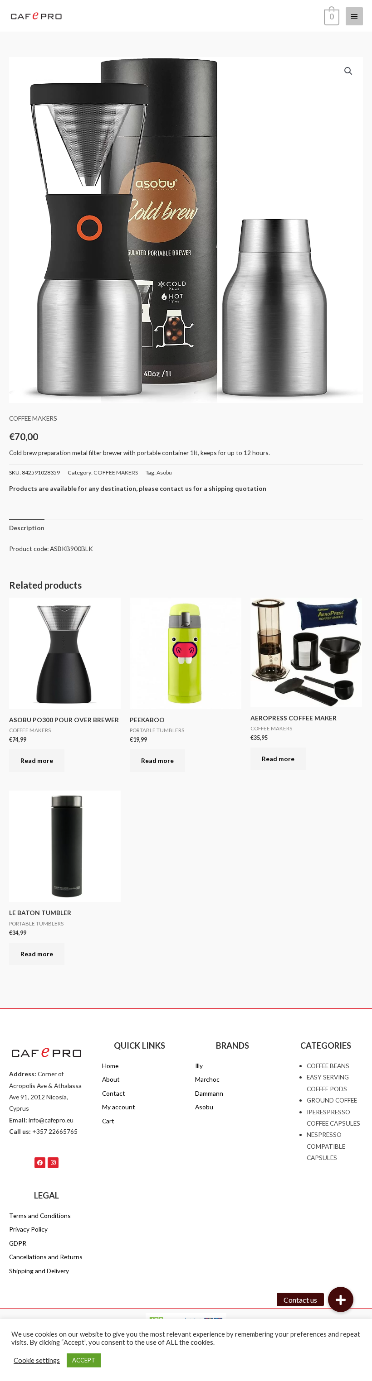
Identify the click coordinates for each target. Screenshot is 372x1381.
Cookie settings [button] (37, 1360)
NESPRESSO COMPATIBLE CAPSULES (326, 1146)
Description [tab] (26, 528)
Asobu (164, 472)
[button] (348, 71)
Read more (36, 760)
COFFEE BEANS (328, 1065)
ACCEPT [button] (83, 1360)
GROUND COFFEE (332, 1100)
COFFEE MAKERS (33, 418)
